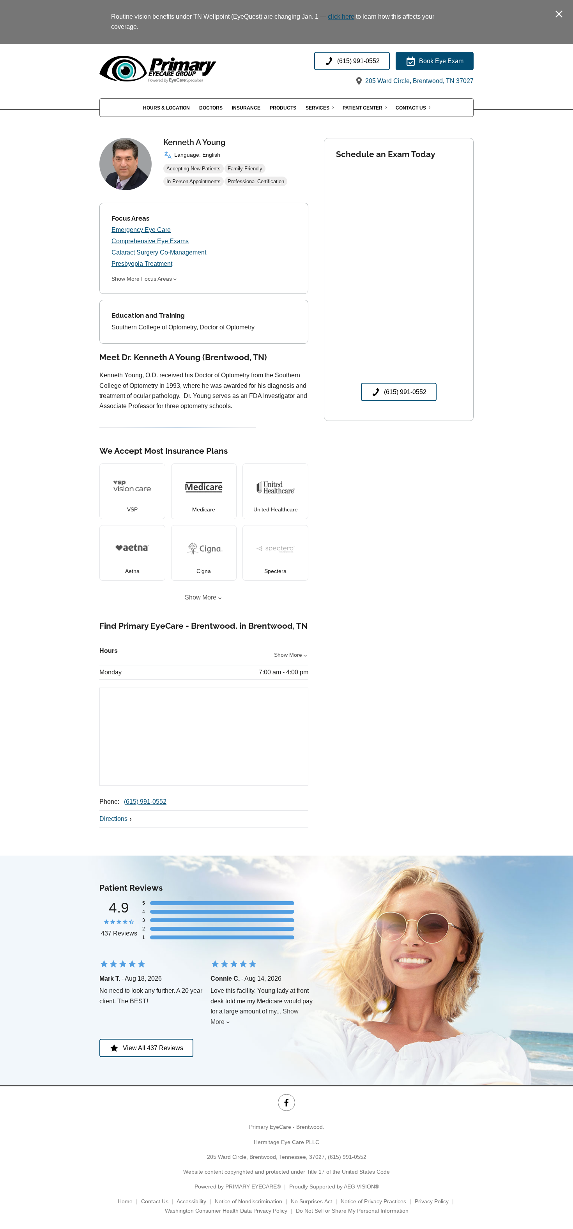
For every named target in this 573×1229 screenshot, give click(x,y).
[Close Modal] (559, 14)
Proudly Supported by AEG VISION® (334, 1186)
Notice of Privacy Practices (373, 1201)
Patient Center (362, 107)
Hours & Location (166, 107)
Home (125, 1201)
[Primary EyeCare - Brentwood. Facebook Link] (286, 1102)
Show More (200, 597)
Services (317, 107)
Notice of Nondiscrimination (248, 1201)
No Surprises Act (311, 1201)
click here (341, 16)
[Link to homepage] (177, 69)
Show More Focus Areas (141, 279)
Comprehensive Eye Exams (150, 241)
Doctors (211, 107)
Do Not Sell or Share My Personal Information (352, 1211)
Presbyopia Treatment (141, 263)
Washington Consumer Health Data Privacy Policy (226, 1211)
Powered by (238, 1186)
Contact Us (411, 107)
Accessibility (191, 1201)
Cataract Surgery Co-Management (158, 252)
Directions (113, 818)
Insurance (246, 107)
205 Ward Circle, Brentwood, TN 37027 (419, 81)
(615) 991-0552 (145, 801)
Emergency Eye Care (141, 229)
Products (283, 107)
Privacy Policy (432, 1201)
